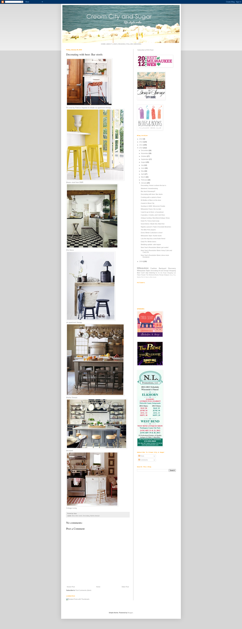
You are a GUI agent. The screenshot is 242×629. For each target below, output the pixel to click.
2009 (141, 261)
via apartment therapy (74, 322)
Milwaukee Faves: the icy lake (151, 209)
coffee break (152, 277)
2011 (141, 145)
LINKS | (115, 44)
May (142, 171)
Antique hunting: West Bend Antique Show (155, 218)
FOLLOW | (129, 44)
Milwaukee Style (143, 271)
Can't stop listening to (149, 273)
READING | (122, 44)
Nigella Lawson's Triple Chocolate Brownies (156, 227)
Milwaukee (143, 268)
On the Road (162, 273)
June (143, 168)
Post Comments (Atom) (83, 590)
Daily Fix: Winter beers (148, 242)
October (144, 156)
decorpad (69, 450)
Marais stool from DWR (74, 182)
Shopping (172, 271)
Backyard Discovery (167, 268)
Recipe (161, 275)
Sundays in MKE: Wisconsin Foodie (153, 206)
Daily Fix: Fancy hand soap (150, 221)
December (145, 150)
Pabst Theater (141, 275)
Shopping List (171, 273)
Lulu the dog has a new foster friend (153, 239)
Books (157, 275)
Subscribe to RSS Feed (145, 50)
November (145, 153)
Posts (142, 456)
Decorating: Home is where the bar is (153, 185)
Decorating (86, 516)
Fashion (153, 268)
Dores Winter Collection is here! (151, 233)
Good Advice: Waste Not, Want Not (152, 224)
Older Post (125, 587)
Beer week (78, 516)
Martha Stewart (71, 397)
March (143, 177)
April (143, 174)
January (144, 183)
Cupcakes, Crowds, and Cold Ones (153, 215)
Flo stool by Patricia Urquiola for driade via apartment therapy (88, 108)
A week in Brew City (147, 203)
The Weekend (150, 275)
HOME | (104, 44)
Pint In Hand (145, 277)
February (144, 180)
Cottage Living (71, 508)
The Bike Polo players (148, 230)
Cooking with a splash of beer (151, 197)
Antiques (166, 275)
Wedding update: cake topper (151, 244)
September (145, 159)
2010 (141, 148)
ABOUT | (110, 44)
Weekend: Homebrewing (149, 188)
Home (98, 587)
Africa (171, 275)
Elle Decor (70, 250)
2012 (141, 142)
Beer (73, 516)
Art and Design (163, 271)
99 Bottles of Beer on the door (151, 200)
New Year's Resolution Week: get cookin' (155, 247)
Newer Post (71, 587)
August (143, 162)
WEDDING (137, 44)
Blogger (130, 613)
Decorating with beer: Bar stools (152, 194)
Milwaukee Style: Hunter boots (151, 236)
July (142, 165)
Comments (144, 460)
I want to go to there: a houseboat (152, 212)
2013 (141, 139)
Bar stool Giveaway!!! (148, 191)
